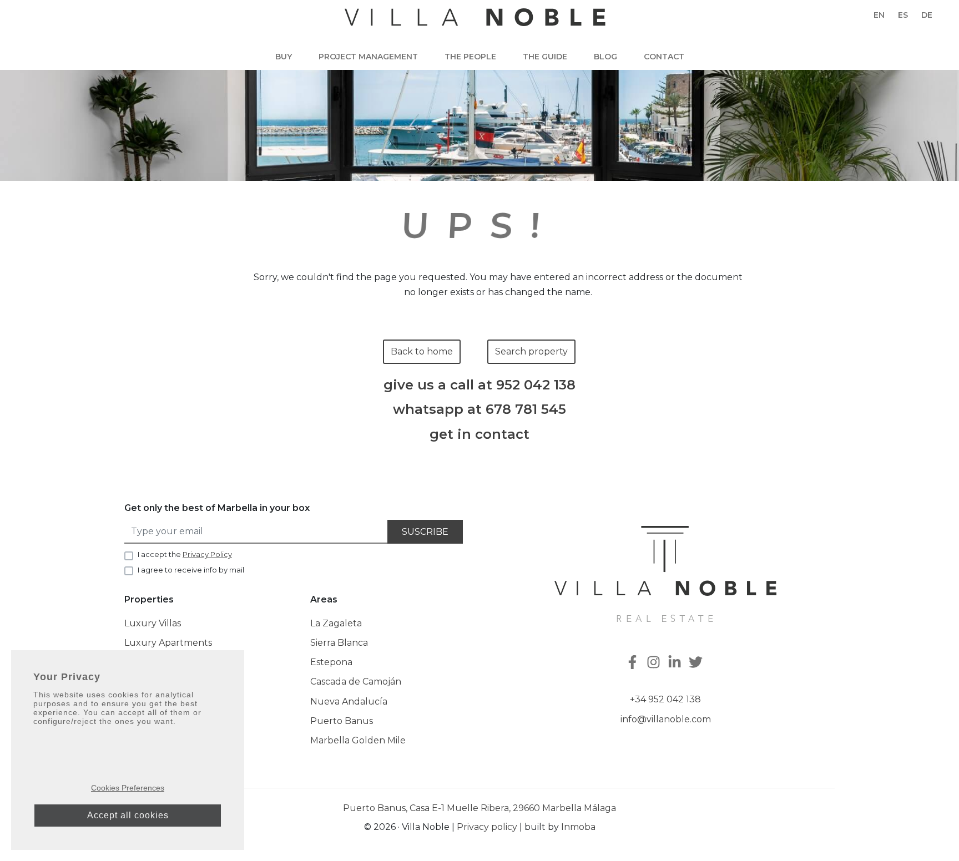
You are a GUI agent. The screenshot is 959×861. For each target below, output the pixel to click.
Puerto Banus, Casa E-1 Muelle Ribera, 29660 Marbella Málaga (479, 808)
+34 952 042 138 (665, 699)
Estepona (331, 662)
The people (470, 57)
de (926, 15)
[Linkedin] (676, 663)
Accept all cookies (128, 815)
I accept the (185, 554)
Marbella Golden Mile (358, 740)
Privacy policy (487, 827)
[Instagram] (655, 663)
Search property (531, 351)
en (879, 15)
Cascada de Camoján (355, 681)
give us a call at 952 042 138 (479, 385)
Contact (664, 57)
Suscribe (425, 531)
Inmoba (578, 827)
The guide (545, 57)
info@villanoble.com (665, 719)
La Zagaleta (336, 623)
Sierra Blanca (339, 642)
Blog (605, 57)
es (903, 15)
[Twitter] (697, 663)
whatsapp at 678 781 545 (479, 409)
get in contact (479, 434)
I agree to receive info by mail (191, 569)
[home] (475, 22)
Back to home (422, 351)
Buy (283, 57)
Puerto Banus (341, 721)
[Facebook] (633, 663)
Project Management (368, 57)
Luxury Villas (152, 623)
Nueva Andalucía (348, 701)
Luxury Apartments (168, 642)
